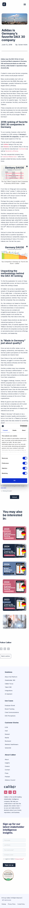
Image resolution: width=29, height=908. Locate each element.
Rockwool (8, 741)
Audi (6, 731)
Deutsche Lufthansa (11, 151)
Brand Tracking (9, 709)
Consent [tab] (5, 430)
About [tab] (24, 430)
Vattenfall (8, 748)
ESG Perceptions (10, 716)
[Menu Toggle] (25, 4)
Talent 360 (8, 687)
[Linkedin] (5, 792)
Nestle (7, 737)
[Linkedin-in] (5, 649)
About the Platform (11, 677)
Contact (7, 770)
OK (14, 480)
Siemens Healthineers (11, 744)
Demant (7, 734)
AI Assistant (8, 694)
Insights (7, 763)
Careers (7, 766)
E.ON (6, 727)
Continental (22, 149)
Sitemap (4, 904)
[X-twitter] (8, 649)
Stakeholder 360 (10, 680)
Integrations (8, 690)
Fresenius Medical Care (9, 156)
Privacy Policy (11, 904)
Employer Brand (10, 705)
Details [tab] (15, 430)
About (7, 759)
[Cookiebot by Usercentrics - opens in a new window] (20, 426)
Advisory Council (10, 780)
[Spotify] (14, 792)
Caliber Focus (9, 684)
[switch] (25, 463)
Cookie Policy (21, 904)
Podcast (7, 776)
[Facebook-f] (1, 649)
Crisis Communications (12, 712)
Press (6, 773)
